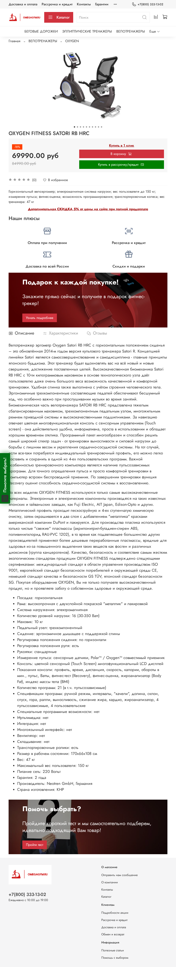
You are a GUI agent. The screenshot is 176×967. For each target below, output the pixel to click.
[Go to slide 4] (83, 127)
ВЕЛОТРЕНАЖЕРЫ (130, 31)
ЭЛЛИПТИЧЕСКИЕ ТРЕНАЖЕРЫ (87, 31)
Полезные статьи (112, 950)
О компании (109, 882)
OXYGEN (72, 41)
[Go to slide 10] (101, 127)
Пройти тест (34, 844)
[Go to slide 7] (92, 127)
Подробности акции (114, 912)
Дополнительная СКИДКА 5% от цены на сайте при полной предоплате (88, 209)
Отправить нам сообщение (119, 875)
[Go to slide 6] (89, 127)
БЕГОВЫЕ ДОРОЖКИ (41, 31)
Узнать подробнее (39, 317)
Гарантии (101, 4)
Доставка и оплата (23, 4)
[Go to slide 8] (95, 127)
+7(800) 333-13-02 (150, 4)
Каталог (63, 17)
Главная (14, 41)
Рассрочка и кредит (57, 4)
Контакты (84, 4)
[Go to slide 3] (80, 127)
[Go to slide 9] (98, 127)
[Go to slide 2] (77, 127)
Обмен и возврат (112, 934)
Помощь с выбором (114, 957)
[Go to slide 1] (74, 127)
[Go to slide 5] (86, 127)
